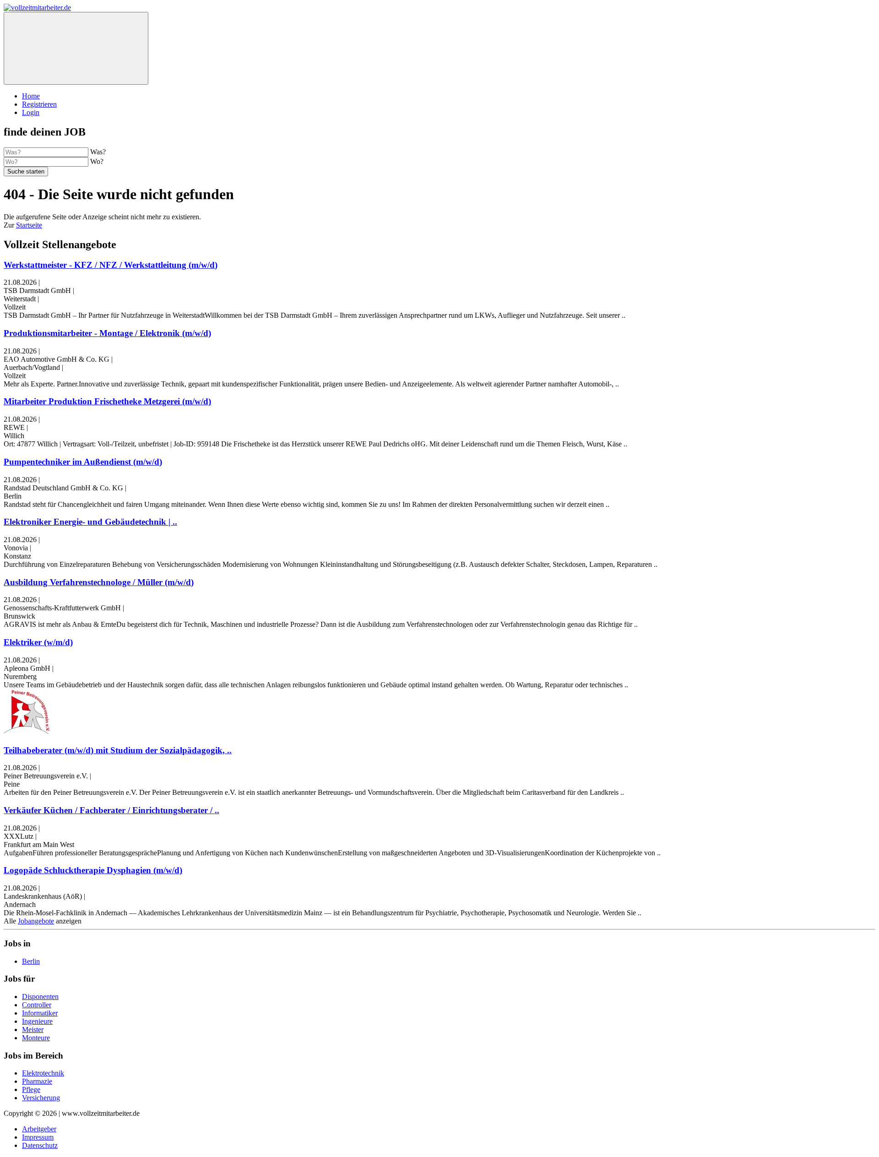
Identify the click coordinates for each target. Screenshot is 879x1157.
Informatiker (40, 1013)
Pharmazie (37, 1081)
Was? (98, 152)
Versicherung (41, 1098)
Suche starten (25, 171)
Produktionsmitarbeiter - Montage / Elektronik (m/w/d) (107, 333)
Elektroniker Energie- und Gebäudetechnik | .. (90, 522)
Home (31, 96)
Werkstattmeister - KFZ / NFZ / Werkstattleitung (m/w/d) (110, 265)
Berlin (31, 961)
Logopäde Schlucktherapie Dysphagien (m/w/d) (93, 870)
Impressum (38, 1137)
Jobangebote (36, 921)
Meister (32, 1029)
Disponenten (40, 996)
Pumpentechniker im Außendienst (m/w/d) (83, 462)
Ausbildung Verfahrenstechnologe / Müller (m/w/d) (99, 582)
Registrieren (39, 104)
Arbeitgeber (39, 1129)
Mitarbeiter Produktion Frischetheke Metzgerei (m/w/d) (107, 401)
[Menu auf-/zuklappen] (76, 48)
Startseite (29, 225)
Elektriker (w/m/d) (38, 642)
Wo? (96, 161)
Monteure (36, 1038)
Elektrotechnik (43, 1073)
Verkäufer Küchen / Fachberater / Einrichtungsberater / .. (111, 810)
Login (30, 112)
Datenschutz (40, 1145)
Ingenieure (37, 1021)
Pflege (31, 1089)
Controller (36, 1005)
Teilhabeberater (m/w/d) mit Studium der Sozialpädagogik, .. (118, 750)
